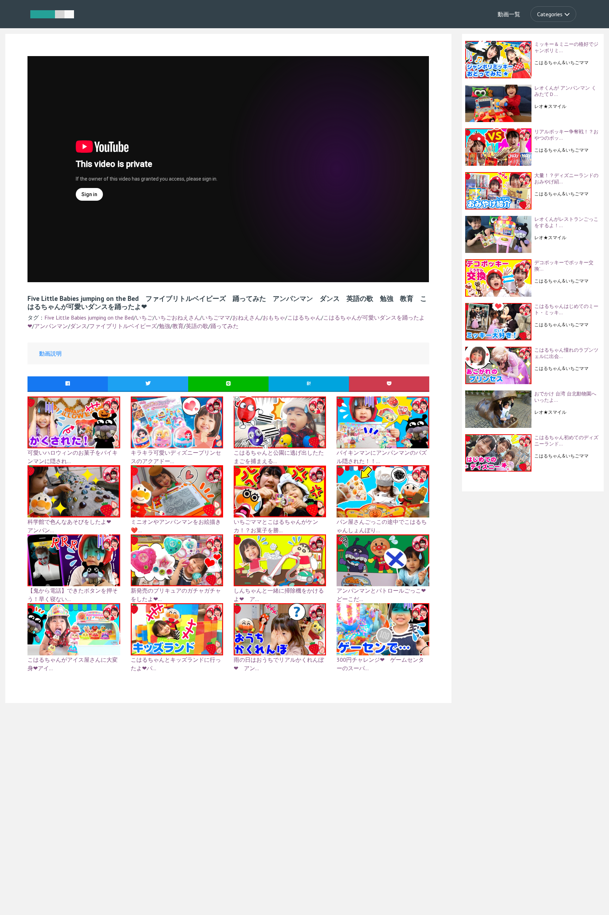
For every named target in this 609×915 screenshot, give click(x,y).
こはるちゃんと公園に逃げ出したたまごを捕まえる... (279, 457)
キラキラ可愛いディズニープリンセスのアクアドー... (176, 457)
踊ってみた (224, 325)
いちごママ (216, 317)
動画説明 (50, 353)
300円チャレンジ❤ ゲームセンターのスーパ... (380, 664)
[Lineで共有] (228, 383)
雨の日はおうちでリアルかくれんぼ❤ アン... (279, 664)
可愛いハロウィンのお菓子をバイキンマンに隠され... (72, 457)
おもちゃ (274, 317)
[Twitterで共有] (148, 383)
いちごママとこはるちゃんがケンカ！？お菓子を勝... (276, 526)
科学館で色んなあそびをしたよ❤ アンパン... (72, 526)
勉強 (164, 325)
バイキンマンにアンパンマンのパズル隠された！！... (382, 457)
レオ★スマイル (550, 106)
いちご (144, 317)
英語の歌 (197, 325)
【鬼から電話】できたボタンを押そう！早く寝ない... (72, 594)
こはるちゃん (304, 317)
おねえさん (246, 317)
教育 (178, 325)
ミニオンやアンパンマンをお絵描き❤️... (176, 526)
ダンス (78, 325)
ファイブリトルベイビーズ (123, 325)
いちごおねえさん (177, 317)
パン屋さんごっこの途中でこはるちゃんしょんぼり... (382, 526)
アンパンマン (51, 325)
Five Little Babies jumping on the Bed (89, 317)
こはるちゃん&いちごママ (561, 62)
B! (309, 383)
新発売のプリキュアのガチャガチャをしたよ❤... (176, 594)
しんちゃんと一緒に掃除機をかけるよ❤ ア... (279, 594)
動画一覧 (509, 14)
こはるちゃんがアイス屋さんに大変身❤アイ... (72, 664)
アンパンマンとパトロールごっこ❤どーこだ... (381, 594)
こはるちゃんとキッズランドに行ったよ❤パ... (176, 664)
